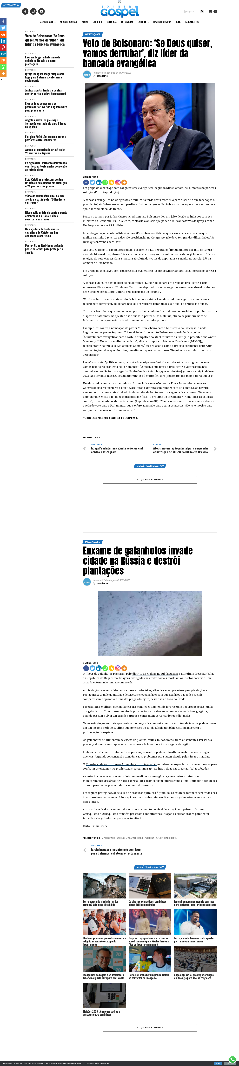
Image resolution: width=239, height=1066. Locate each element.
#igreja (150, 838)
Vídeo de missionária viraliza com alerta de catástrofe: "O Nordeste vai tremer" (45, 199)
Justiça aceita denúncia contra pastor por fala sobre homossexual (45, 92)
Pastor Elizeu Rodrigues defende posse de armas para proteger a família (44, 249)
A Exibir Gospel (47, 21)
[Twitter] (92, 182)
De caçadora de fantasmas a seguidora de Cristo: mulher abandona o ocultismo (42, 232)
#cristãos (109, 838)
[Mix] (3, 60)
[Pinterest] (3, 47)
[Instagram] (118, 182)
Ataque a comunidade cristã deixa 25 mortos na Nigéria (45, 151)
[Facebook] (86, 182)
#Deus (121, 838)
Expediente (143, 21)
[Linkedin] (99, 182)
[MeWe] (3, 54)
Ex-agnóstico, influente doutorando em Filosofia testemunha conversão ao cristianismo (46, 166)
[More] (124, 182)
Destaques (30, 32)
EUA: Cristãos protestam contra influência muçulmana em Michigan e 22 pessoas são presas (46, 183)
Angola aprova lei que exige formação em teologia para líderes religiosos (45, 123)
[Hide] (1, 79)
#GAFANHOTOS (135, 838)
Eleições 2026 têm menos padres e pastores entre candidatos (45, 138)
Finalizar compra (162, 21)
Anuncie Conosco (68, 21)
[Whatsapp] (105, 182)
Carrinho (97, 21)
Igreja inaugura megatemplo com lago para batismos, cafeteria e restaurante (44, 77)
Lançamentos (192, 21)
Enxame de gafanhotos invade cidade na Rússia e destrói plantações (42, 61)
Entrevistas (127, 21)
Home (178, 21)
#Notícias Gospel (167, 838)
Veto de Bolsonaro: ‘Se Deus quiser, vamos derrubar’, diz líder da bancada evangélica (45, 40)
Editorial (112, 21)
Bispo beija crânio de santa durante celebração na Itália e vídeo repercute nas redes (46, 216)
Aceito (218, 1063)
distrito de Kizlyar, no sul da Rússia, (155, 673)
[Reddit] (3, 34)
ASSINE (85, 21)
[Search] (202, 11)
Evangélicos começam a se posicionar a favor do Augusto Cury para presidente (46, 107)
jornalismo (102, 76)
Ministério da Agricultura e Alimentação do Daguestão (121, 764)
